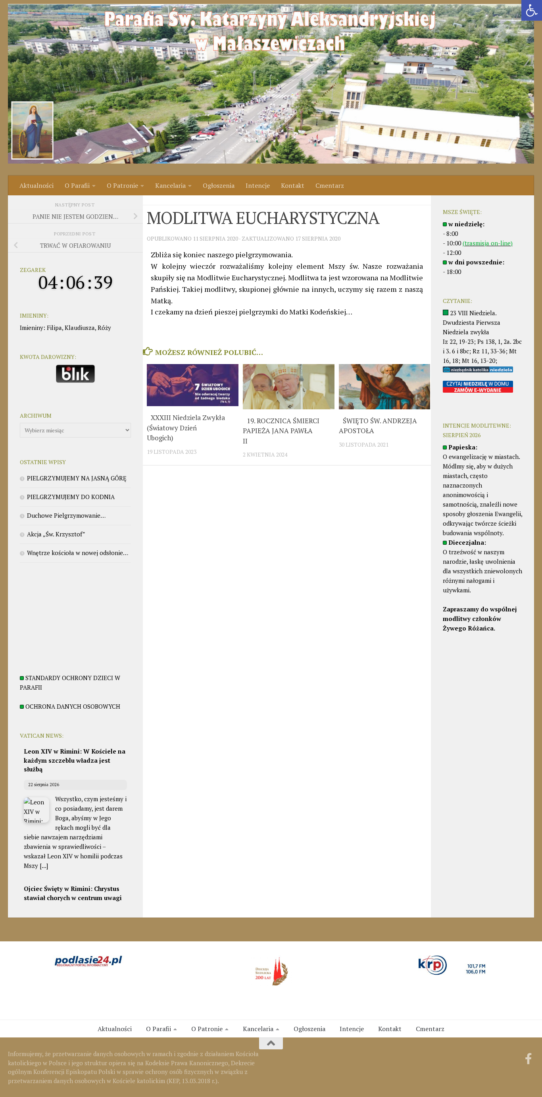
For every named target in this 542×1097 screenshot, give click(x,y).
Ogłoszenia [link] (218, 185)
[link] (531, 10)
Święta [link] (156, 200)
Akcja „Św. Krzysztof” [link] (56, 534)
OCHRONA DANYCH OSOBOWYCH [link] (72, 706)
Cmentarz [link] (329, 185)
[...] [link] (44, 866)
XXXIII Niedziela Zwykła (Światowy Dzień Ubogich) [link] (186, 427)
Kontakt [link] (292, 185)
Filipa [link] (54, 328)
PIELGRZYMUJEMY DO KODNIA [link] (71, 497)
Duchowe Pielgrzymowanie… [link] (66, 515)
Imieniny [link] (31, 328)
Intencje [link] (258, 185)
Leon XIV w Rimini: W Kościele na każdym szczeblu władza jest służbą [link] (74, 760)
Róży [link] (104, 328)
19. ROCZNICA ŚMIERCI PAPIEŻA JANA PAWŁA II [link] (281, 430)
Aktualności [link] (36, 185)
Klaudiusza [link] (80, 328)
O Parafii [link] (77, 185)
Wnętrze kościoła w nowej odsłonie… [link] (77, 553)
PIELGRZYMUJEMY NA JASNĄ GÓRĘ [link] (77, 478)
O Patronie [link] (122, 185)
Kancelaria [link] (170, 185)
